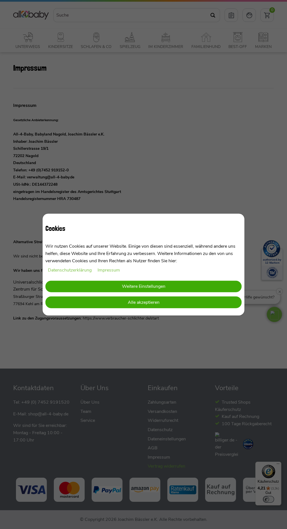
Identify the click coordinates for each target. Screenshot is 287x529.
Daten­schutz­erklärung (70, 270)
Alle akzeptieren (143, 302)
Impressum (109, 270)
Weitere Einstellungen (143, 286)
